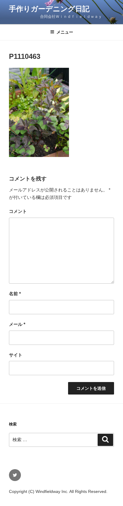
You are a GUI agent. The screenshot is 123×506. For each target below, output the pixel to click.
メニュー (64, 32)
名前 (15, 293)
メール (17, 324)
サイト (15, 354)
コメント (18, 211)
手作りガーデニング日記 (49, 9)
